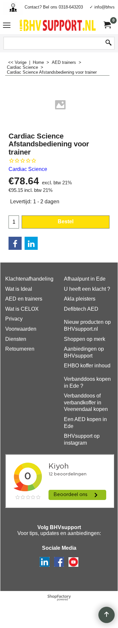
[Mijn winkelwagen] (107, 25)
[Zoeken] (108, 43)
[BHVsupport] (58, 25)
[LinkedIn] (31, 243)
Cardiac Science (28, 169)
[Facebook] (15, 243)
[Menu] (6, 26)
